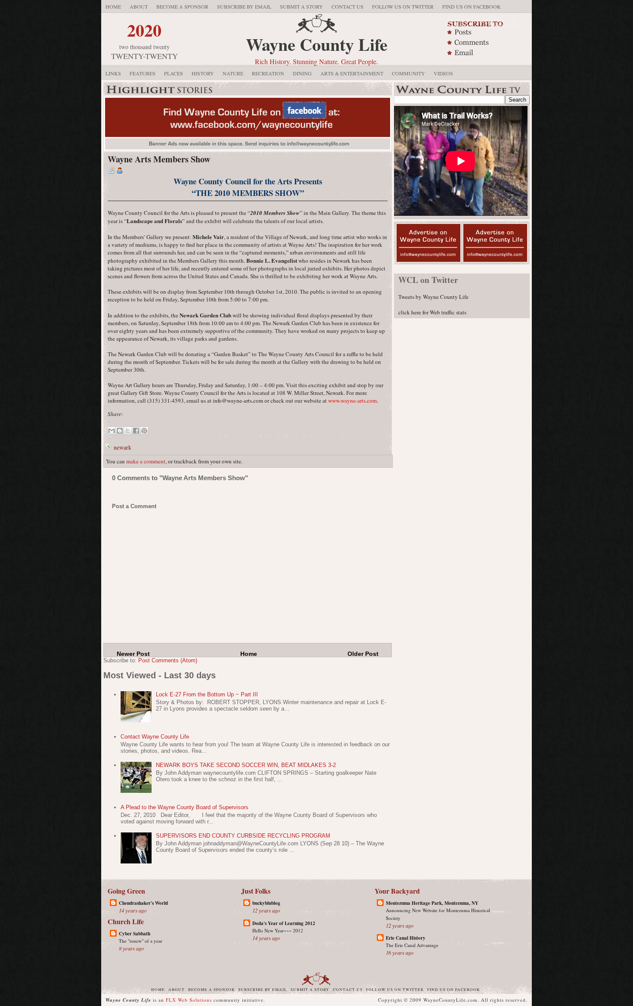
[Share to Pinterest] (144, 430)
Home (113, 6)
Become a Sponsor (182, 6)
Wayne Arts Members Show (159, 159)
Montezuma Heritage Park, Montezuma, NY (432, 903)
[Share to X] (128, 430)
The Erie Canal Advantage (412, 945)
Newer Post (133, 653)
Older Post (363, 653)
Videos (443, 73)
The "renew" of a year (140, 941)
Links (113, 73)
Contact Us (347, 6)
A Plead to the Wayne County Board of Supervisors (184, 807)
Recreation (268, 73)
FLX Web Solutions (189, 1000)
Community (408, 73)
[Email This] (111, 430)
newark (122, 447)
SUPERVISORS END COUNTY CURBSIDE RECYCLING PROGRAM (243, 835)
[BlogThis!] (119, 430)
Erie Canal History (405, 938)
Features (142, 73)
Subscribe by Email (244, 6)
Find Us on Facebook (471, 6)
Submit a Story (301, 6)
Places (173, 73)
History (203, 73)
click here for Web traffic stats (432, 312)
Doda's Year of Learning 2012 (283, 923)
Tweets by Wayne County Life (433, 297)
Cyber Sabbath (134, 933)
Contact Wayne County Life (155, 736)
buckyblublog (266, 903)
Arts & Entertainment (351, 73)
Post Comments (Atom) (167, 660)
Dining (302, 73)
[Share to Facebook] (136, 430)
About (139, 6)
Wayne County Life (317, 44)
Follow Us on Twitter (403, 6)
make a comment (145, 461)
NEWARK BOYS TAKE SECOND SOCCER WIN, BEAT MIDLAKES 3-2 (246, 765)
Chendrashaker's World (143, 903)
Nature (233, 73)
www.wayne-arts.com (352, 400)
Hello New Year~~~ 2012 (277, 930)
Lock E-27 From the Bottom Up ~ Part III (207, 694)
